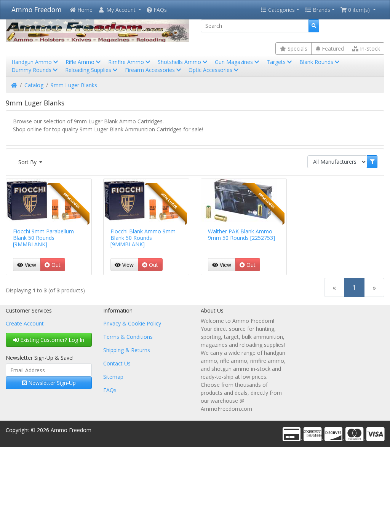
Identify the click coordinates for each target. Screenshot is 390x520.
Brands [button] (320, 9)
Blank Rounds (317, 61)
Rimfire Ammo (126, 61)
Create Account (25, 323)
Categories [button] (281, 9)
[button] (119, 9)
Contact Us (117, 363)
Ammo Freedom (36, 9)
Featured (332, 48)
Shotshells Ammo (180, 61)
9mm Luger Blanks (74, 85)
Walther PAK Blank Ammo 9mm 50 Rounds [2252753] (241, 234)
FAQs (159, 9)
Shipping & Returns (126, 350)
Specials (296, 48)
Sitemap (113, 376)
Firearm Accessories (150, 69)
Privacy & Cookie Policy (132, 323)
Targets (277, 61)
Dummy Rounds (32, 69)
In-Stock (369, 48)
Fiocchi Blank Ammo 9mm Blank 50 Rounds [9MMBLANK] (143, 238)
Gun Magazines (234, 61)
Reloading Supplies (89, 69)
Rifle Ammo (81, 61)
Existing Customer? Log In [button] (51, 339)
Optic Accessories (211, 69)
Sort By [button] (28, 162)
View (29, 264)
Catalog (33, 85)
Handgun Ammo (32, 61)
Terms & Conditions (128, 336)
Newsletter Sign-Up (51, 382)
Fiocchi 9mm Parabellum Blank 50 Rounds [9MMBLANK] (43, 238)
